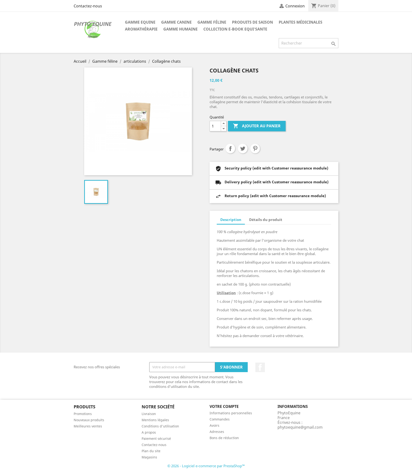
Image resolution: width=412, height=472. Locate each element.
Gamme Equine (140, 22)
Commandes (220, 419)
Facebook (260, 367)
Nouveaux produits (89, 420)
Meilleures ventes (88, 426)
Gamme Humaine (180, 29)
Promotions (83, 413)
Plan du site (151, 451)
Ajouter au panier (257, 126)
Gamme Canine (176, 22)
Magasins (149, 457)
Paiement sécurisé (156, 438)
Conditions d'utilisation (160, 426)
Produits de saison (252, 22)
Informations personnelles (231, 413)
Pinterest (255, 148)
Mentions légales (155, 420)
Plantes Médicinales (300, 22)
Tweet (242, 148)
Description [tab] (230, 219)
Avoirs (214, 425)
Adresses (217, 431)
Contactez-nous (88, 6)
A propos (149, 432)
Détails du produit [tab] (265, 219)
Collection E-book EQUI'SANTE (235, 29)
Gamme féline (211, 22)
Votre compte (224, 406)
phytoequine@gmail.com (300, 427)
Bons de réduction (224, 438)
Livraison (149, 413)
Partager (230, 148)
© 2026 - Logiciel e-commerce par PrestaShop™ (206, 465)
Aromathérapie (141, 29)
